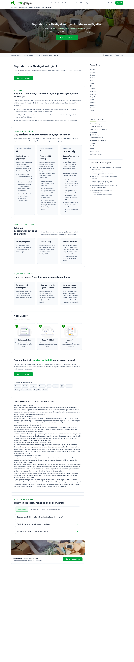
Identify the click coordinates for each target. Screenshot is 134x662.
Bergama (33, 386)
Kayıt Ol (119, 3)
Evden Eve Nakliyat (96, 126)
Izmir (43, 7)
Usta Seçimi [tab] (34, 509)
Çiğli (62, 386)
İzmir (50, 55)
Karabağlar (18, 390)
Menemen (93, 105)
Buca (49, 386)
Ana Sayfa (14, 7)
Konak (45, 390)
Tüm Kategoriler (28, 55)
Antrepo (92, 143)
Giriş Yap (111, 3)
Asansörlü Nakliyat (95, 124)
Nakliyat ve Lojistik (41, 55)
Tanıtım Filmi (108, 55)
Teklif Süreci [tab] (21, 509)
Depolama (93, 146)
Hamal (92, 148)
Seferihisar (93, 108)
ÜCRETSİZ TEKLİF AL (67, 37)
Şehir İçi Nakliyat (95, 135)
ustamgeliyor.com (16, 55)
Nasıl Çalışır (65, 3)
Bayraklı (25, 386)
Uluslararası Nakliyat (96, 154)
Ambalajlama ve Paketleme (98, 140)
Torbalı (92, 110)
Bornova (41, 386)
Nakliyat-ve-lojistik (34, 7)
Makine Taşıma (94, 151)
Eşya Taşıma (93, 132)
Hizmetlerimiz (55, 3)
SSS (81, 3)
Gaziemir (69, 386)
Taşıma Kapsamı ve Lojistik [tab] (50, 509)
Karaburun (28, 390)
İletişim (87, 3)
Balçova (17, 386)
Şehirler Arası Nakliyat (96, 137)
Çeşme (56, 386)
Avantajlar (74, 3)
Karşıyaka (37, 390)
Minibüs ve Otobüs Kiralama (98, 129)
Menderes (93, 102)
